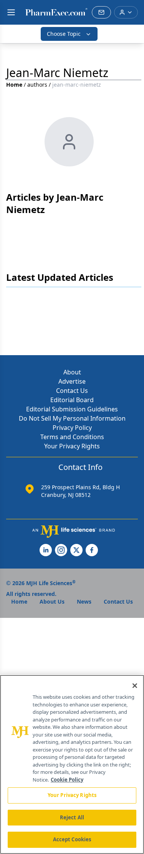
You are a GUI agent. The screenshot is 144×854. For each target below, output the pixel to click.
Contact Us (72, 390)
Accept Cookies (72, 839)
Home (14, 84)
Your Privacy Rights (72, 446)
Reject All (72, 817)
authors (37, 84)
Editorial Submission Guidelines (72, 409)
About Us (52, 601)
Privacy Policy (72, 427)
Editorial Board (72, 400)
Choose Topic (64, 33)
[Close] (134, 685)
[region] (72, 764)
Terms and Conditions (72, 437)
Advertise (72, 381)
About (72, 372)
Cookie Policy (67, 779)
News (84, 601)
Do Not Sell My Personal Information (72, 418)
